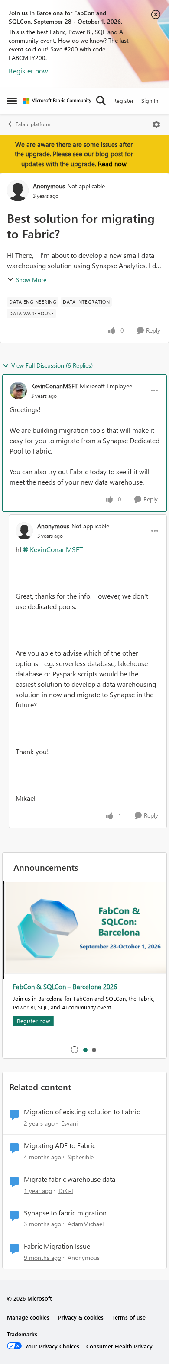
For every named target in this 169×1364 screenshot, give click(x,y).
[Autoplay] (74, 1049)
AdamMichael (86, 1224)
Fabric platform (33, 124)
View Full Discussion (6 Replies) (52, 365)
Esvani (69, 1123)
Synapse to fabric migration (65, 1213)
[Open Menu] (156, 124)
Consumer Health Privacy (119, 1346)
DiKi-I (65, 1190)
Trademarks (22, 1334)
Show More (31, 280)
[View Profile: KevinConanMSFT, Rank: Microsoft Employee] (18, 390)
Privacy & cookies (81, 1317)
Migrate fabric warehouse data (69, 1179)
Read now (112, 163)
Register (123, 100)
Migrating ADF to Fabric (59, 1145)
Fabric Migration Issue (57, 1246)
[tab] (85, 1049)
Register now (28, 70)
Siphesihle (81, 1157)
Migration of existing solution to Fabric (82, 1111)
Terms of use (129, 1317)
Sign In (149, 100)
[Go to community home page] (57, 101)
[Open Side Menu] (11, 100)
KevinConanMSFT (54, 386)
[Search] (101, 100)
